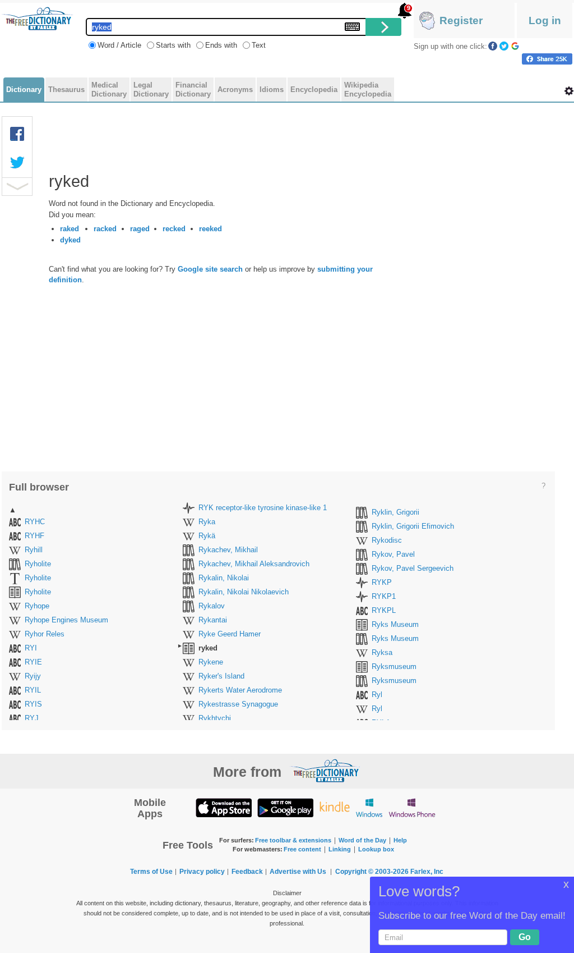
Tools (568, 90)
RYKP (382, 582)
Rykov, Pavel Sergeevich (412, 568)
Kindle (334, 807)
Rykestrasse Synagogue (238, 704)
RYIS (33, 704)
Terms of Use (151, 872)
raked (69, 228)
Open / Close (17, 186)
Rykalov (211, 606)
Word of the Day (362, 840)
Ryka (206, 521)
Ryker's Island (221, 676)
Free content (302, 849)
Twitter (503, 46)
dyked (70, 240)
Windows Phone (412, 807)
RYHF (34, 536)
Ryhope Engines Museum (66, 620)
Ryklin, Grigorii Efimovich (413, 526)
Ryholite (38, 564)
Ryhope (37, 606)
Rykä (206, 536)
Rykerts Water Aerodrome (240, 690)
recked (174, 228)
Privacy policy (202, 872)
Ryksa (382, 652)
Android (285, 807)
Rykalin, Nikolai (223, 578)
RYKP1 (384, 596)
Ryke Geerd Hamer (229, 634)
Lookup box (376, 849)
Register (461, 20)
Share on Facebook (547, 59)
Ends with (221, 45)
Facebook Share (17, 134)
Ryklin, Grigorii (395, 512)
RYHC (35, 521)
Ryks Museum (395, 624)
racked (105, 228)
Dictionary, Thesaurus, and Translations (325, 770)
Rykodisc (387, 540)
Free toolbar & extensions (293, 840)
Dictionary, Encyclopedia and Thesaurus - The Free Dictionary (37, 18)
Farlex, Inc (426, 872)
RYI (31, 648)
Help (400, 840)
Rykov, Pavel (393, 554)
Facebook (492, 46)
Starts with (173, 45)
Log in (545, 20)
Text (259, 45)
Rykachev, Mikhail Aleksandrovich (253, 564)
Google (515, 46)
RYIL (33, 690)
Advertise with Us (298, 872)
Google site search (210, 269)
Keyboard (352, 26)
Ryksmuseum (394, 666)
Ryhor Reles (44, 634)
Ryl (377, 694)
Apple (224, 807)
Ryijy (33, 676)
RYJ (32, 718)
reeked (210, 228)
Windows (369, 807)
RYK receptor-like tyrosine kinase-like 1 (262, 507)
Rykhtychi (214, 718)
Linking (339, 849)
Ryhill (34, 550)
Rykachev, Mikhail (228, 550)
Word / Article (119, 45)
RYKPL (384, 610)
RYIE (33, 662)
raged (140, 228)
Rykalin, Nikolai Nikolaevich (243, 592)
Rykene (210, 662)
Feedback (247, 872)
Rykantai (212, 620)
